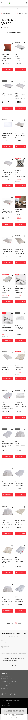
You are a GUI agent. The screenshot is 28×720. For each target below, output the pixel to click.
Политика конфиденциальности (9, 703)
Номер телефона (5, 646)
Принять (14, 717)
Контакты (4, 673)
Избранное (23, 13)
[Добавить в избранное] (12, 43)
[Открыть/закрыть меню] (1, 3)
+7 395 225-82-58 (5, 676)
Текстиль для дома (9, 8)
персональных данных (9, 660)
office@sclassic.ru (6, 678)
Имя (2, 640)
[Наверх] (25, 673)
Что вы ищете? (4, 652)
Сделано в (3, 705)
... (1, 8)
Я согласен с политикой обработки (13, 659)
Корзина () (6, 13)
